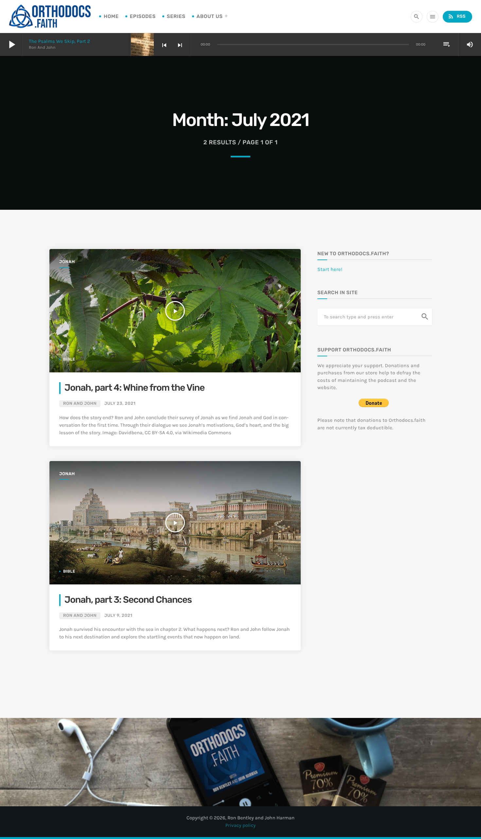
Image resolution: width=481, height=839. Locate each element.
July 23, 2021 (119, 403)
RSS (457, 16)
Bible (69, 359)
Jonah (67, 261)
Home (111, 16)
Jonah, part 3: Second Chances (128, 600)
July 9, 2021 (118, 615)
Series (176, 16)
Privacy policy (240, 825)
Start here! (330, 269)
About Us (210, 16)
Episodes (143, 16)
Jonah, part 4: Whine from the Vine (134, 388)
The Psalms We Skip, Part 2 (59, 41)
